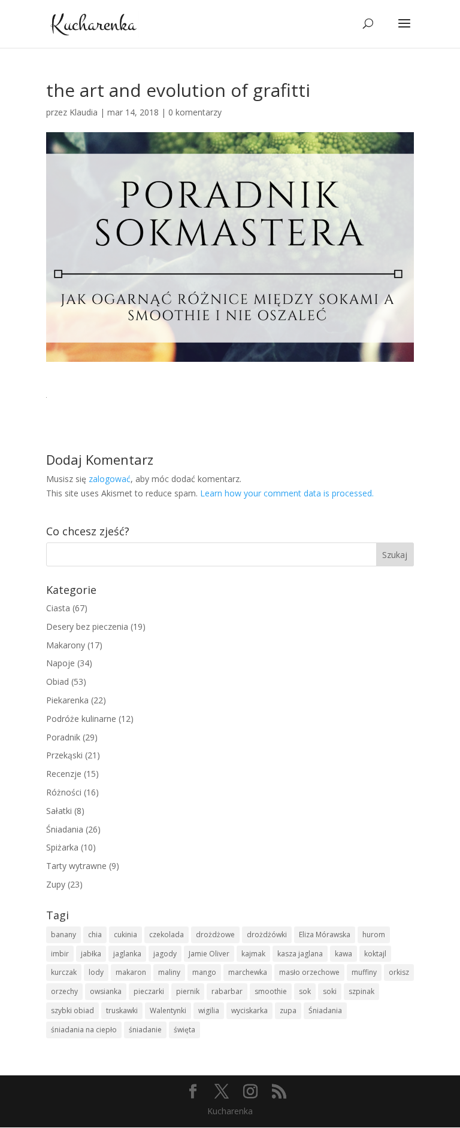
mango (204, 972)
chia (95, 934)
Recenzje (63, 773)
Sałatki (59, 810)
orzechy (64, 991)
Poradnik (63, 737)
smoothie (271, 991)
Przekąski (64, 755)
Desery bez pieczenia (87, 626)
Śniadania (64, 829)
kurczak (64, 972)
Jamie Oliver (209, 954)
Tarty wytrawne (76, 865)
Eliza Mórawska (324, 934)
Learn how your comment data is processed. (287, 493)
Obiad (57, 681)
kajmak (253, 954)
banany (63, 934)
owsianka (106, 991)
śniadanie (145, 1030)
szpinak (361, 991)
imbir (60, 954)
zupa (288, 1010)
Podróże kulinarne (81, 718)
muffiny (364, 972)
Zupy (55, 884)
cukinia (125, 934)
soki (330, 991)
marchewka (247, 972)
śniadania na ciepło (84, 1030)
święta (184, 1030)
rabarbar (227, 991)
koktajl (375, 954)
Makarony (65, 645)
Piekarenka (67, 700)
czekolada (166, 934)
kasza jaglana (300, 954)
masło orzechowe (309, 972)
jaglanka (127, 954)
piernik (187, 991)
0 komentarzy (195, 112)
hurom (373, 934)
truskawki (122, 1010)
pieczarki (149, 991)
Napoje (60, 663)
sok (305, 991)
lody (96, 972)
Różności (63, 792)
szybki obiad (72, 1010)
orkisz (399, 972)
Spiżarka (62, 847)
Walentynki (168, 1010)
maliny (169, 972)
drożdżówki (267, 934)
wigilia (208, 1010)
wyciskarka (249, 1010)
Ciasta (58, 608)
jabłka (91, 954)
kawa (343, 954)
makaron (131, 972)
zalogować (110, 478)
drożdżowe (215, 934)
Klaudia (83, 112)
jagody (165, 954)
